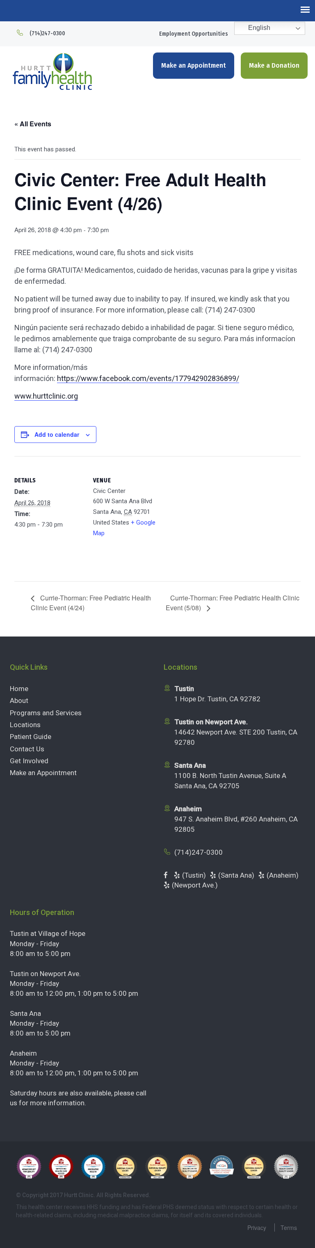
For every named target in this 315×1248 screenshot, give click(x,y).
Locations (25, 725)
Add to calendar (56, 434)
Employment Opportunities (193, 33)
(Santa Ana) (236, 875)
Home (19, 688)
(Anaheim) (283, 875)
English (258, 27)
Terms (289, 1227)
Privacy (256, 1227)
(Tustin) (194, 875)
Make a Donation (274, 65)
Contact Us (27, 749)
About (19, 700)
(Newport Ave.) (195, 885)
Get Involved (29, 761)
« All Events (32, 123)
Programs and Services (46, 713)
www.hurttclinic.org (46, 396)
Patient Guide (30, 736)
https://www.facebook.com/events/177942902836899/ (148, 378)
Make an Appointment (193, 65)
